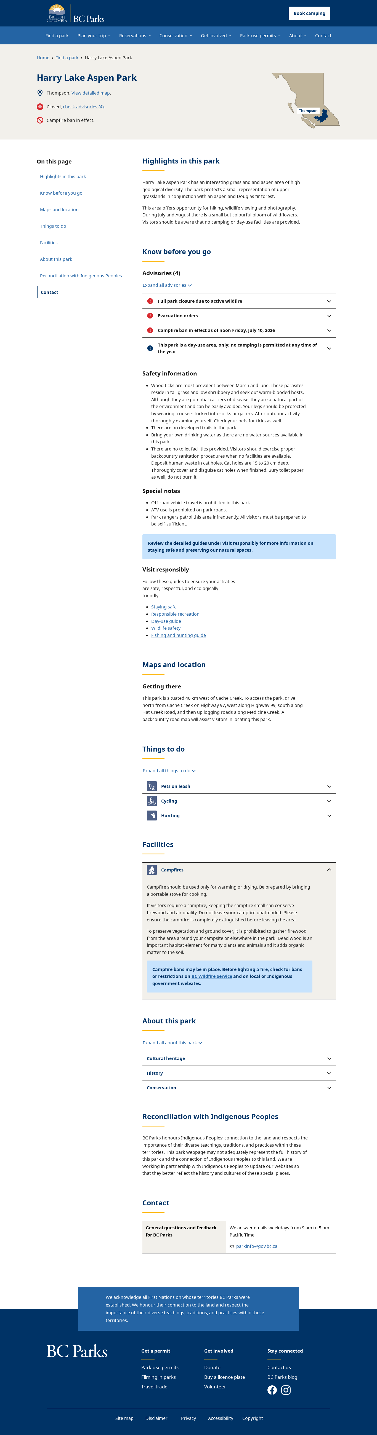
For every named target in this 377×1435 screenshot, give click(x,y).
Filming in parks (158, 1377)
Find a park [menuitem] (57, 36)
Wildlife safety (165, 628)
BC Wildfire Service (212, 976)
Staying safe (164, 607)
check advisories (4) (83, 107)
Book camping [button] (309, 13)
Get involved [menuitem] (214, 36)
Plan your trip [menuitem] (92, 36)
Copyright (252, 1418)
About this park (56, 259)
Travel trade (154, 1386)
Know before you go (61, 193)
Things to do (53, 226)
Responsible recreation (175, 614)
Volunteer (215, 1386)
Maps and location (59, 209)
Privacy (188, 1418)
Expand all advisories (165, 285)
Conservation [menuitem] (173, 36)
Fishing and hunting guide (178, 635)
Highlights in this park (63, 176)
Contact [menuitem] (323, 36)
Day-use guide (166, 621)
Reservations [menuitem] (132, 36)
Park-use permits (160, 1367)
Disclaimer (156, 1418)
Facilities (49, 243)
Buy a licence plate (224, 1377)
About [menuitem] (295, 36)
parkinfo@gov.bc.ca (256, 1246)
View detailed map (90, 93)
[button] (239, 301)
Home (43, 58)
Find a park (67, 58)
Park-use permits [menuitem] (258, 36)
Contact (49, 292)
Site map (124, 1418)
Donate (212, 1367)
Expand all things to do (167, 771)
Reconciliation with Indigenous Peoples (81, 276)
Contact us (279, 1367)
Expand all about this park (170, 1043)
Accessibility (220, 1418)
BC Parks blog (282, 1377)
